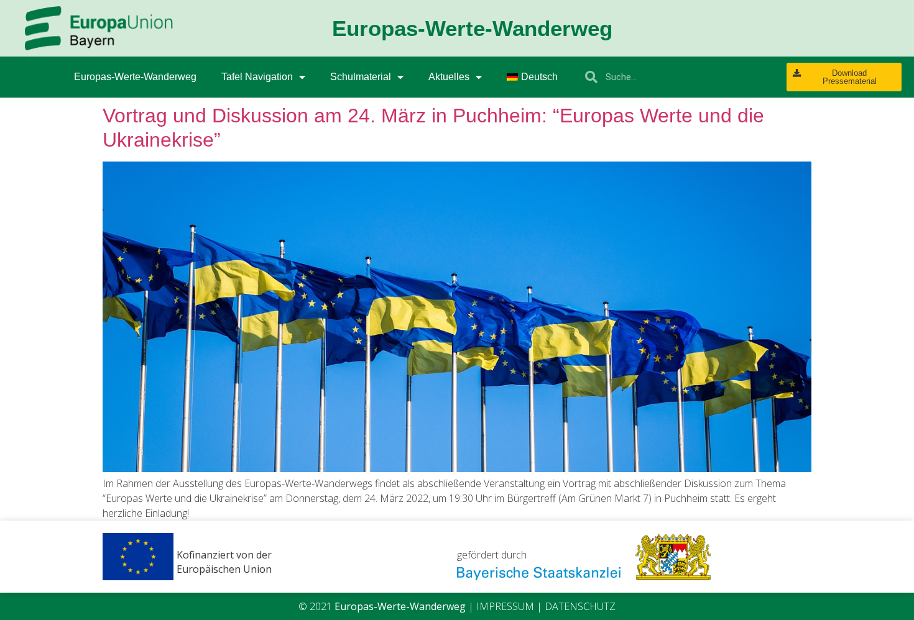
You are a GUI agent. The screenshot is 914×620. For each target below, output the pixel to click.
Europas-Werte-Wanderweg (135, 76)
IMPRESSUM (505, 606)
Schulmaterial (360, 76)
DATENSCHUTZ (580, 606)
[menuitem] (532, 77)
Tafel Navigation (257, 76)
